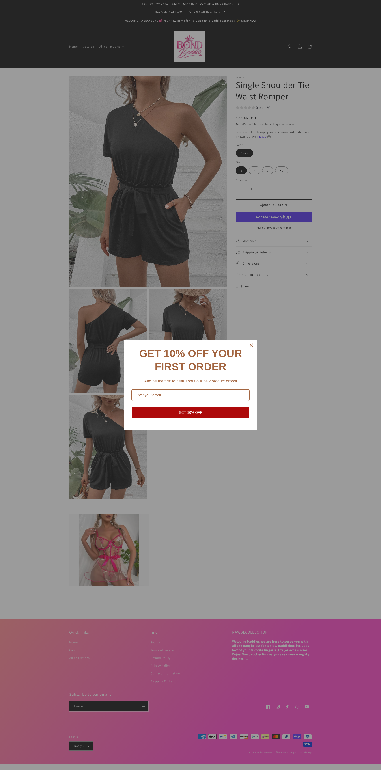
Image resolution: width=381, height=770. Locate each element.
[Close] (251, 345)
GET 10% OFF (190, 412)
